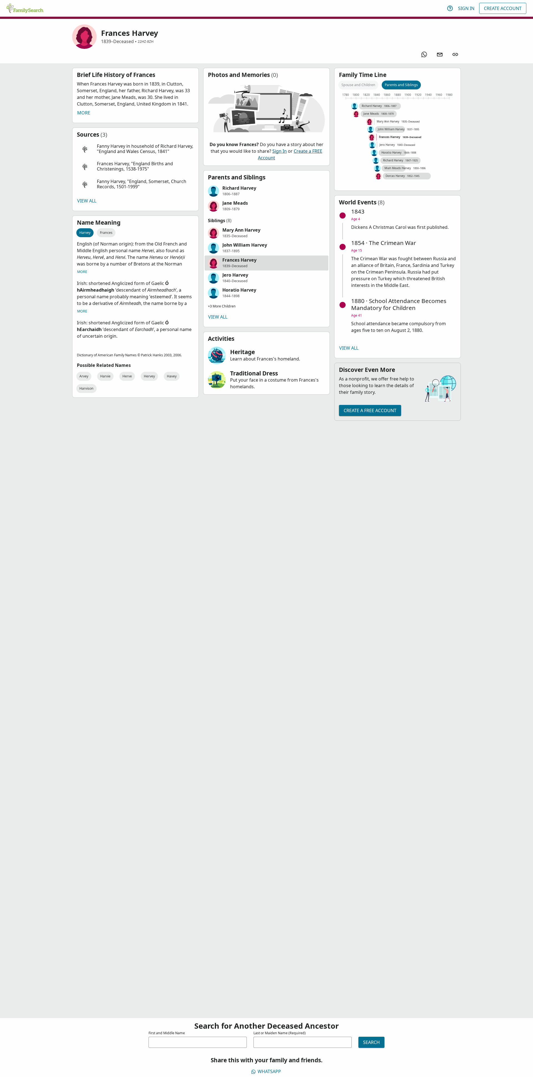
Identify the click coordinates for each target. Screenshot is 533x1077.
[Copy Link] (455, 54)
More (83, 113)
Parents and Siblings (401, 84)
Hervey (149, 376)
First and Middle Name (167, 1033)
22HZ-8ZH (146, 41)
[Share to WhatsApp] (424, 54)
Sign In (466, 8)
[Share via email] (439, 54)
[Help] (450, 8)
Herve (127, 376)
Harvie (105, 376)
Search (371, 1042)
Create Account (503, 8)
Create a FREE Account (370, 410)
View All (86, 201)
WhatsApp (269, 1071)
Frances (106, 232)
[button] (135, 149)
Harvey (84, 232)
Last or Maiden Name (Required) (279, 1033)
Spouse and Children (358, 84)
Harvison (86, 388)
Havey (172, 376)
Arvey (83, 376)
